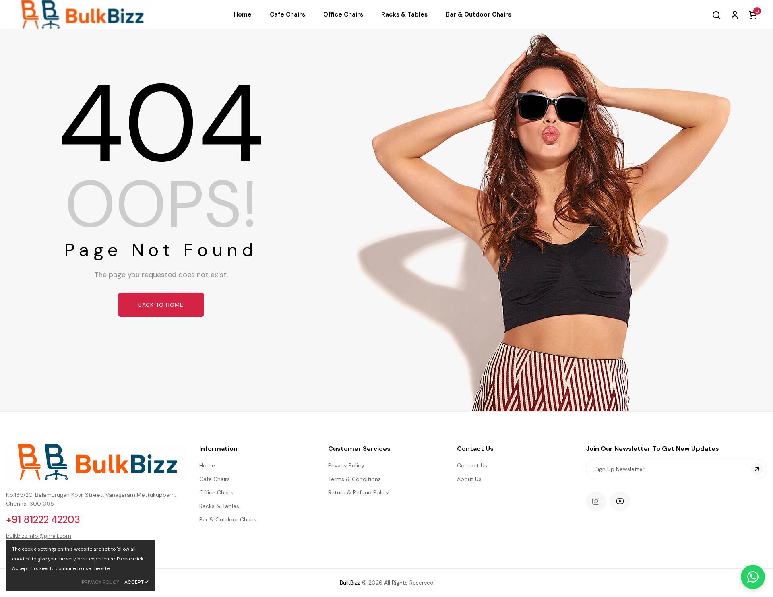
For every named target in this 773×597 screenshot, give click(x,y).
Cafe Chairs (214, 479)
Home (207, 465)
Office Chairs (216, 492)
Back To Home (161, 304)
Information (218, 448)
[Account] (734, 14)
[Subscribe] (757, 469)
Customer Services (359, 448)
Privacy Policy (346, 465)
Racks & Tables (219, 506)
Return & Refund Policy (358, 492)
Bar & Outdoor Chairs (227, 519)
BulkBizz (350, 582)
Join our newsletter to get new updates (652, 448)
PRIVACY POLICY (100, 582)
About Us (469, 479)
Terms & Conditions (354, 479)
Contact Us (475, 448)
